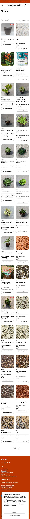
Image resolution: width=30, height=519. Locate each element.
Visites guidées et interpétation (9, 476)
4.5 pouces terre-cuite (7, 105)
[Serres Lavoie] (15, 5)
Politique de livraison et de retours (9, 482)
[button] (2, 5)
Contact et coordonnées (7, 472)
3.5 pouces (12, 197)
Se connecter (4, 469)
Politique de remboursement (8, 484)
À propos (3, 474)
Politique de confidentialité (10, 505)
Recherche (3, 470)
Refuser (14, 512)
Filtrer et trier (5, 20)
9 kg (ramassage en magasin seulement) (11, 289)
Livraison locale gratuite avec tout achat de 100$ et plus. (15, 1)
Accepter (14, 508)
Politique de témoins (6, 489)
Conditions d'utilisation (6, 487)
